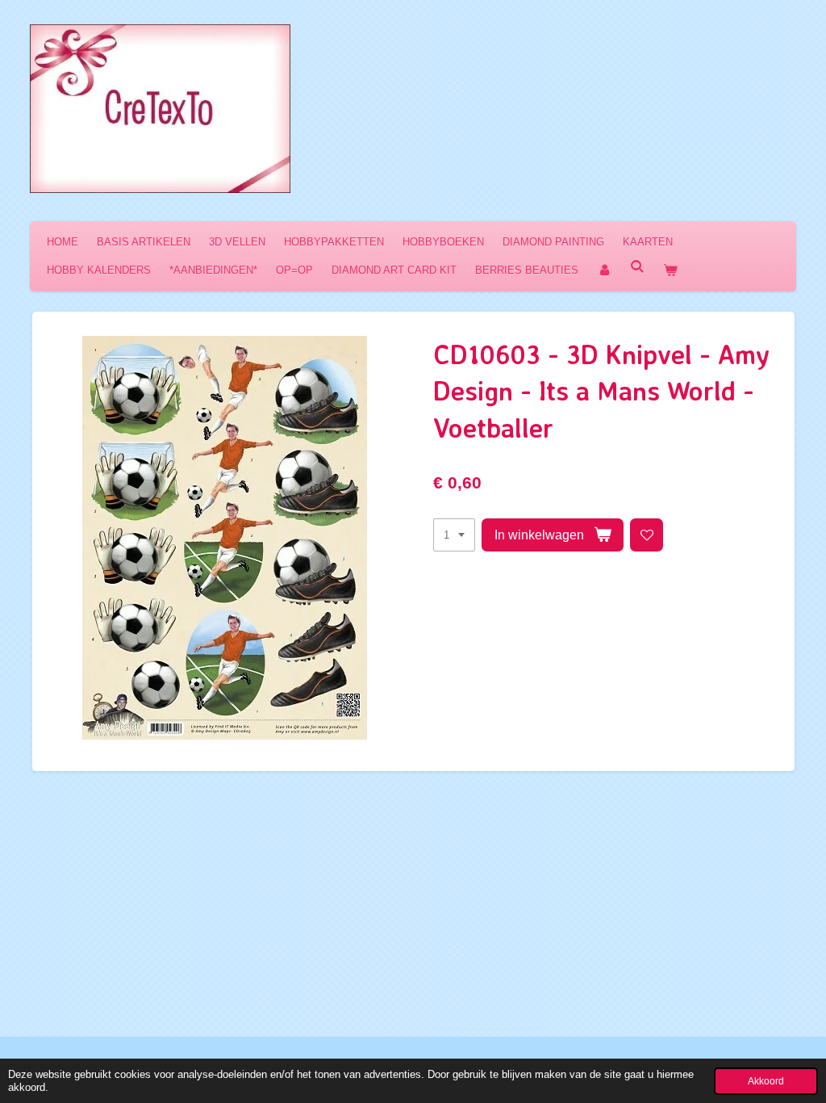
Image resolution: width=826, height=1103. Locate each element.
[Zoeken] (637, 267)
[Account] (604, 270)
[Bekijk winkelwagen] (670, 270)
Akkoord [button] (766, 1081)
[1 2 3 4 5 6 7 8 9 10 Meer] (454, 535)
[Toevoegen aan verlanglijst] (646, 535)
